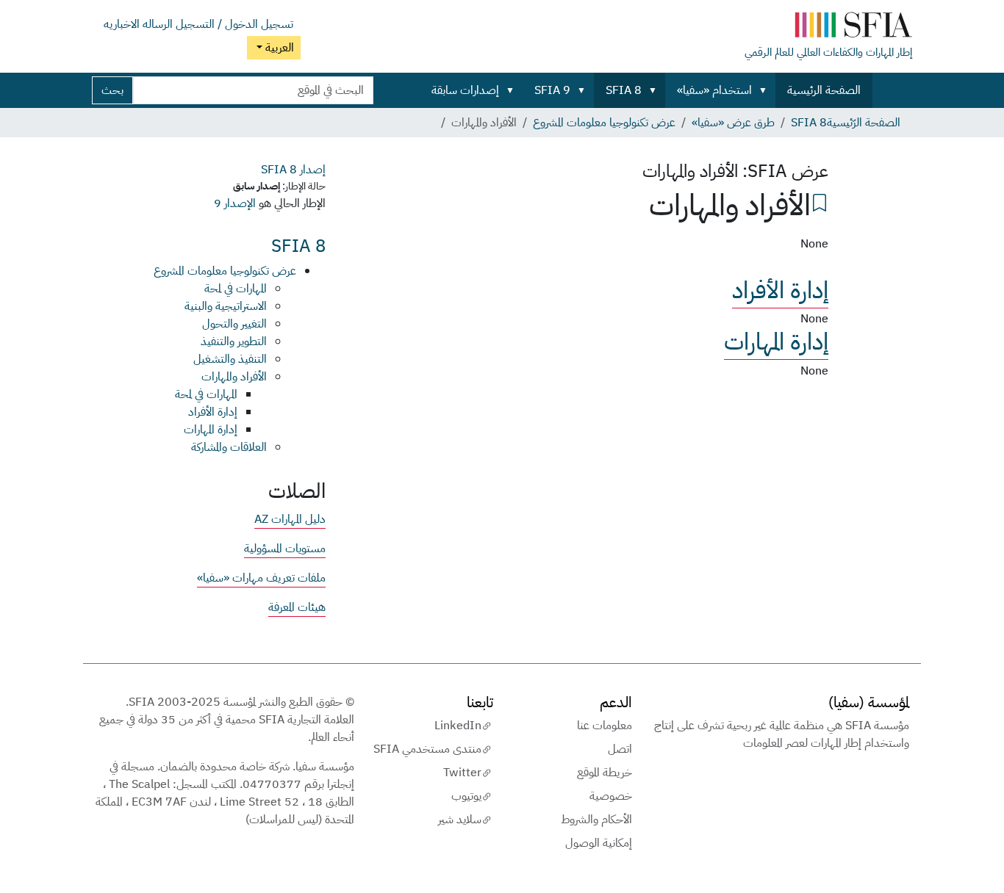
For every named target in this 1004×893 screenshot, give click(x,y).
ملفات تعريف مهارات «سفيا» (261, 578)
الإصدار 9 (235, 203)
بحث (112, 90)
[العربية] (828, 28)
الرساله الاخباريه (138, 24)
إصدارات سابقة (465, 90)
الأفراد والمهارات (234, 377)
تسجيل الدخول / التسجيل (234, 24)
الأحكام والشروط (596, 819)
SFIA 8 (624, 90)
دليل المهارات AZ (290, 519)
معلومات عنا (604, 725)
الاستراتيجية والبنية (225, 306)
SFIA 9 (552, 90)
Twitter (462, 772)
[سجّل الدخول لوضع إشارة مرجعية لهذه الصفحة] (819, 201)
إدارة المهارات (776, 341)
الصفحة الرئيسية (824, 90)
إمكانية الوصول (598, 843)
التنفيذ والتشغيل (230, 359)
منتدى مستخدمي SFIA (427, 749)
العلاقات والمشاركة (229, 447)
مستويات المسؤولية (285, 548)
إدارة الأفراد (780, 290)
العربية (278, 48)
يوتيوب (466, 796)
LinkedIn (457, 725)
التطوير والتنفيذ (234, 341)
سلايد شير (459, 819)
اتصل (620, 749)
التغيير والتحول (234, 324)
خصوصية (610, 796)
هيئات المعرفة (297, 607)
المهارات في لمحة (235, 288)
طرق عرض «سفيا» (733, 122)
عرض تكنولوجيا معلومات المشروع (604, 122)
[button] (765, 90)
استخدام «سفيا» (714, 90)
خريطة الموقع (604, 772)
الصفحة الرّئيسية (863, 122)
